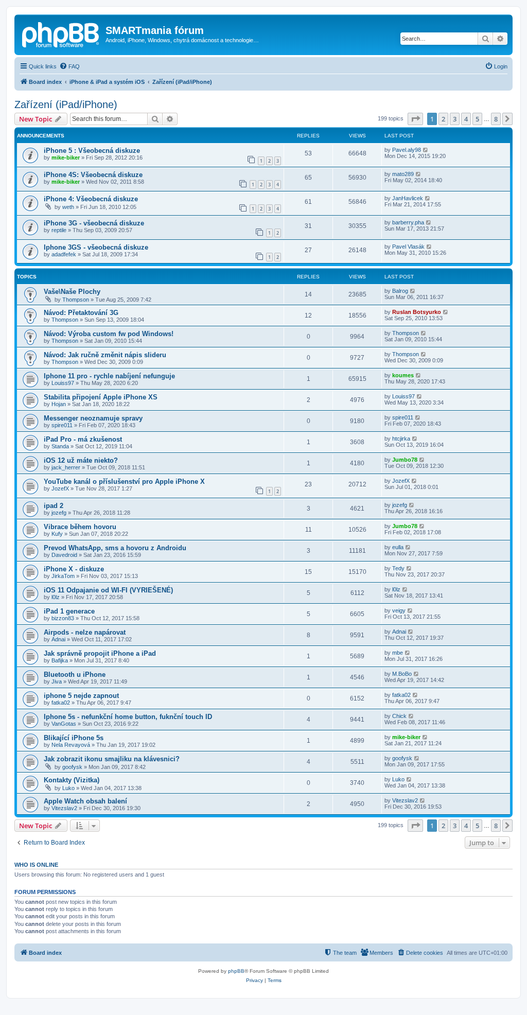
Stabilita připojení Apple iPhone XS (100, 397)
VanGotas (63, 724)
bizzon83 (62, 618)
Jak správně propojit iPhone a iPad (100, 653)
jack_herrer (65, 467)
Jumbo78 (404, 460)
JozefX (60, 488)
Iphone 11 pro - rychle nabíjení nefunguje (109, 376)
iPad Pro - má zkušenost (83, 439)
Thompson (75, 299)
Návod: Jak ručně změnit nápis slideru (105, 355)
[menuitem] (69, 66)
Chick (399, 716)
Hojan (58, 404)
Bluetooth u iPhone (75, 674)
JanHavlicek (407, 198)
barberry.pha (408, 222)
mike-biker (65, 157)
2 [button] (443, 119)
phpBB (236, 971)
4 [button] (466, 119)
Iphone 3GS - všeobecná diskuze (96, 247)
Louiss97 (62, 383)
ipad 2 (53, 506)
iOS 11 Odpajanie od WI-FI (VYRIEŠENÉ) (108, 590)
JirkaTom (63, 576)
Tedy (398, 568)
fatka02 (60, 702)
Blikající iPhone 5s (73, 738)
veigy (399, 610)
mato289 (403, 174)
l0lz (55, 597)
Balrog (400, 291)
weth (68, 207)
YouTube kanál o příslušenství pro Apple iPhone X (124, 481)
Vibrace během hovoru (80, 527)
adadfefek (63, 254)
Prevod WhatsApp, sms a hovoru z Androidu (115, 548)
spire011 (62, 425)
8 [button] (496, 119)
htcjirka (401, 438)
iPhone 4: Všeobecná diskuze (91, 199)
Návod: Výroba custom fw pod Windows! (108, 334)
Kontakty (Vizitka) (71, 780)
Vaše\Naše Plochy (72, 291)
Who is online (36, 865)
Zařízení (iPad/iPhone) (65, 104)
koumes (403, 375)
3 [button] (454, 119)
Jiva (56, 681)
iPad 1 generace (69, 611)
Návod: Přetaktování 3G (81, 313)
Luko (68, 788)
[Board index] (61, 33)
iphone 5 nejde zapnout (81, 695)
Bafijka (59, 660)
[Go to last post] (426, 150)
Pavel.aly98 (406, 150)
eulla (397, 547)
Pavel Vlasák (408, 246)
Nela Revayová (70, 745)
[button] (415, 119)
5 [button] (477, 119)
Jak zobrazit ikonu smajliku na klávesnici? (112, 759)
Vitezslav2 (64, 808)
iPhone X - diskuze (74, 569)
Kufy (57, 534)
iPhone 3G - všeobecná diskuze (94, 223)
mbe (397, 653)
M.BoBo (402, 674)
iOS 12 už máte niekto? (81, 460)
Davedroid (64, 555)
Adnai (58, 639)
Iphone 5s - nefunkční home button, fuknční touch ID (128, 717)
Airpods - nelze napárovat (85, 632)
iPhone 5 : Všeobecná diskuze (92, 150)
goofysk (72, 767)
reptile (58, 230)
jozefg (58, 513)
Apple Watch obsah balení (85, 801)
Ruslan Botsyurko (416, 312)
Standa (60, 446)
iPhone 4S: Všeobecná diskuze (93, 175)
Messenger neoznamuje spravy (93, 418)
